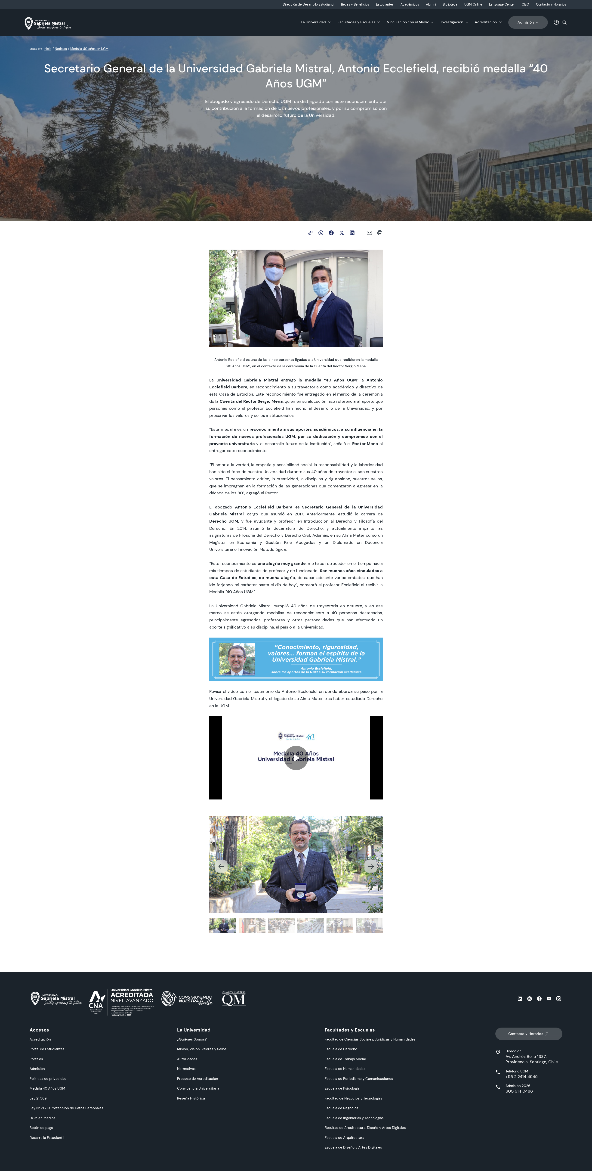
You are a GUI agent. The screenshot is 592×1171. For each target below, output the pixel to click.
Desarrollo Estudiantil (47, 1137)
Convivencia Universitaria (198, 1088)
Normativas (186, 1068)
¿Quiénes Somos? (192, 1039)
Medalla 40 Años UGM (47, 1088)
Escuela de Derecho (341, 1049)
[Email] (369, 233)
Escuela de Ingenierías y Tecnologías (354, 1118)
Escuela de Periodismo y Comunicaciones (359, 1078)
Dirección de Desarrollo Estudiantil (308, 4)
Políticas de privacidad (48, 1078)
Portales (36, 1059)
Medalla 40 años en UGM (89, 48)
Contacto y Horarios (551, 4)
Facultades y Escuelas (356, 22)
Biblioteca (450, 4)
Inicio (47, 48)
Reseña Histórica (191, 1098)
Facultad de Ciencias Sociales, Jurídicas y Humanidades (370, 1039)
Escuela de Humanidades (345, 1068)
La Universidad (313, 22)
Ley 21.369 (38, 1098)
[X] (342, 233)
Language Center (502, 4)
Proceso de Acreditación (197, 1078)
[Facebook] (331, 233)
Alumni (431, 4)
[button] (370, 866)
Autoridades (187, 1059)
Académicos (410, 4)
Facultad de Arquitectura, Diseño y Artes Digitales (365, 1127)
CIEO (525, 4)
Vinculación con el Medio (408, 22)
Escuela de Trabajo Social (345, 1059)
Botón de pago (41, 1127)
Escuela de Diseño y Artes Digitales (353, 1147)
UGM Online (473, 4)
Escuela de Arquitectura (344, 1137)
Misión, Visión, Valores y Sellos (202, 1049)
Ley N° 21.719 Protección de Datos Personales (66, 1108)
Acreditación (486, 22)
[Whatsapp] (321, 233)
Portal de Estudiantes (47, 1049)
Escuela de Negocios (341, 1108)
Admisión (526, 22)
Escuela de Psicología (342, 1088)
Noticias (61, 48)
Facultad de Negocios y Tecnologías (353, 1098)
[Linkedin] (352, 233)
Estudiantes (385, 4)
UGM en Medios (43, 1118)
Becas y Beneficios (355, 4)
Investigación (452, 22)
